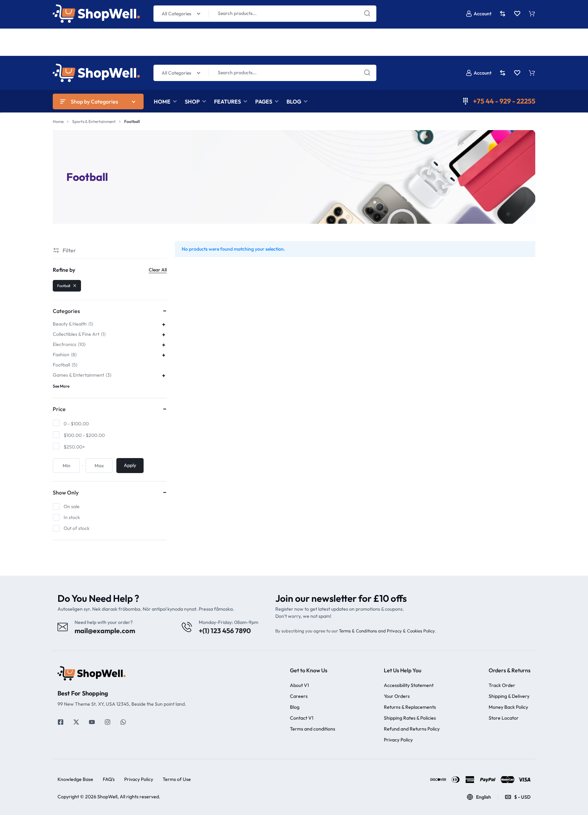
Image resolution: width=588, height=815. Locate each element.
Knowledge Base (75, 779)
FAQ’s (109, 779)
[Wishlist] (517, 72)
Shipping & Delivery (509, 696)
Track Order (502, 685)
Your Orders (397, 696)
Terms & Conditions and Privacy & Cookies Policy (387, 630)
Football (63, 285)
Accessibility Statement (409, 685)
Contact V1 (301, 718)
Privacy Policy (398, 740)
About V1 (299, 685)
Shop (192, 101)
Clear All (158, 270)
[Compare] (502, 72)
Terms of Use (177, 779)
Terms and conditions (312, 729)
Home (162, 101)
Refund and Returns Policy (412, 729)
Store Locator (504, 718)
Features (227, 101)
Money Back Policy (508, 707)
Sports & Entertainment (94, 121)
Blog (294, 101)
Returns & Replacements (410, 707)
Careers (299, 696)
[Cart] (531, 72)
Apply (130, 465)
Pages (263, 101)
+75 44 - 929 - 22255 (504, 101)
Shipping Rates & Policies (410, 718)
